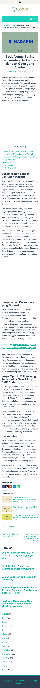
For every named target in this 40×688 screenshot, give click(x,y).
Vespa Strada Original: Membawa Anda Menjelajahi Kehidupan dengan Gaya (25, 517)
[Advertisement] (20, 123)
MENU (35, 19)
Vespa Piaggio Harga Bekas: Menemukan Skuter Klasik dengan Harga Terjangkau (30, 536)
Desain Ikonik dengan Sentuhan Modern (18, 151)
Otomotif (5, 641)
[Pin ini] (10, 486)
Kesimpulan (7, 162)
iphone (4, 637)
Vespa (12, 526)
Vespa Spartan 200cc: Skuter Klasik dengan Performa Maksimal (25, 508)
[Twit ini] (7, 486)
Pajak (4, 645)
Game (4, 630)
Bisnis (4, 618)
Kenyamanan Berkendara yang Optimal (18, 154)
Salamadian (6, 653)
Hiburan (5, 634)
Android (5, 614)
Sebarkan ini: (10, 165)
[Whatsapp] (18, 486)
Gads (4, 626)
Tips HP (5, 661)
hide (23, 147)
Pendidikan (6, 649)
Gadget (4, 622)
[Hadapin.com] (20, 9)
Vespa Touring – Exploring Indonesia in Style (10, 534)
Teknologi (5, 657)
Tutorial (4, 665)
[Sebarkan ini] (3, 486)
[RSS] (20, 2)
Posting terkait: (11, 167)
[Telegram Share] (14, 486)
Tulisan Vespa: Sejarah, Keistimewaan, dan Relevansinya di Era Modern (25, 499)
